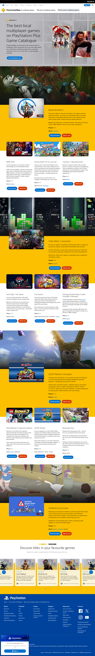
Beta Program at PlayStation (82, 631)
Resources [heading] (66, 606)
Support (40, 5)
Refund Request (52, 620)
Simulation (45, 185)
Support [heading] (50, 606)
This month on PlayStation (15, 602)
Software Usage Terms (85, 652)
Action (68, 179)
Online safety (36, 613)
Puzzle (55, 263)
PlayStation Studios (9, 613)
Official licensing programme (67, 625)
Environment (36, 609)
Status (49, 613)
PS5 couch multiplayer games (46, 10)
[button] (26, 108)
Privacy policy (48, 652)
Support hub (51, 609)
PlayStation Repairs (53, 616)
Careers (6, 611)
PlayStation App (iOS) (83, 622)
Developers (66, 620)
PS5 (11, 5)
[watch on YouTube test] (40, 116)
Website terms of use (58, 652)
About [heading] (6, 606)
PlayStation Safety (52, 611)
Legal (42, 652)
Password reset (52, 618)
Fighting (55, 131)
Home (5, 602)
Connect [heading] (80, 606)
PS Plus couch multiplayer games (68, 10)
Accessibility (36, 611)
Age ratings (66, 615)
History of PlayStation (9, 620)
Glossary (65, 622)
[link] (47, 572)
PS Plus (22, 5)
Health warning (67, 617)
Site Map (67, 652)
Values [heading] (35, 606)
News (35, 5)
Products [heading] (21, 606)
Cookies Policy (74, 652)
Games (16, 5)
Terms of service (67, 609)
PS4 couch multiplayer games (25, 10)
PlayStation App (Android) (84, 624)
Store (7, 5)
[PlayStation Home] (3, 5)
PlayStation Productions (10, 616)
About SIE (6, 609)
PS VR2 (20, 613)
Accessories (28, 5)
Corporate (6, 618)
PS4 (20, 611)
